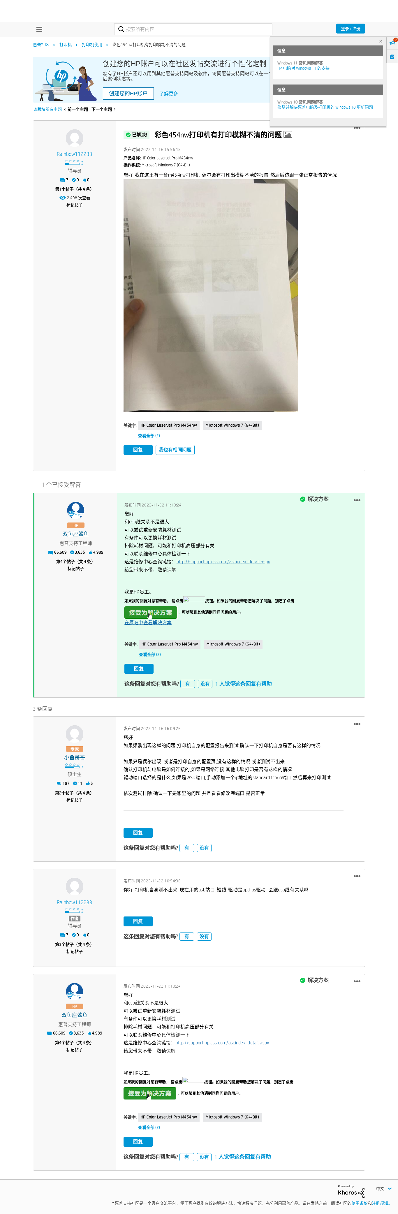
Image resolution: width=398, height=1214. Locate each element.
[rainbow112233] (74, 138)
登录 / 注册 (350, 28)
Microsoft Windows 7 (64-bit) (232, 425)
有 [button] (187, 684)
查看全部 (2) (149, 435)
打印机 (65, 44)
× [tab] (380, 41)
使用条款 (359, 1203)
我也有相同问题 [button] (175, 450)
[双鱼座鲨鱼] (75, 510)
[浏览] (38, 29)
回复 (138, 450)
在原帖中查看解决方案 (148, 623)
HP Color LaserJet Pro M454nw (169, 425)
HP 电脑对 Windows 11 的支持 (303, 68)
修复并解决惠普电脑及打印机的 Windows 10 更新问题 (325, 107)
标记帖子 (74, 204)
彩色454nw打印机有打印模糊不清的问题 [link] (149, 44)
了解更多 (168, 93)
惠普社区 (41, 44)
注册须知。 (382, 1203)
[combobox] (193, 29)
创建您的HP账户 (128, 93)
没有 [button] (205, 684)
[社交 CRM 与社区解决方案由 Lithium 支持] (351, 1191)
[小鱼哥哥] (74, 734)
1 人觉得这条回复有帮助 (243, 683)
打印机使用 (92, 44)
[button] (357, 128)
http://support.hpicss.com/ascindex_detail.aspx (223, 562)
